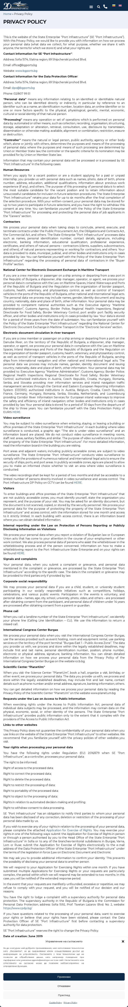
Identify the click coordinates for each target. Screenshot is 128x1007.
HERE (16, 412)
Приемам (64, 976)
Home (7, 14)
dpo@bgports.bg (23, 87)
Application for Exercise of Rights (69, 830)
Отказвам (64, 986)
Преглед (64, 995)
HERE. (78, 482)
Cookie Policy (55, 1002)
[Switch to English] (120, 5)
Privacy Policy (70, 1002)
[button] (123, 941)
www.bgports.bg (26, 70)
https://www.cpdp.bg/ (17, 908)
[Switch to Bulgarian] (114, 5)
